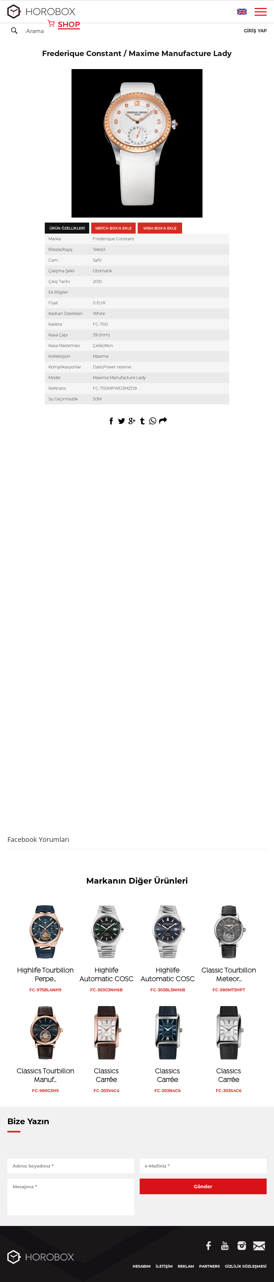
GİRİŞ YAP (255, 30)
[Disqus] (137, 541)
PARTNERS (209, 1266)
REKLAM (186, 1266)
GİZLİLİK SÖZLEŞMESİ (246, 1266)
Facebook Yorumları (38, 839)
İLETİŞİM (164, 1266)
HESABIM (142, 1266)
